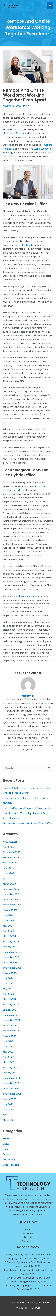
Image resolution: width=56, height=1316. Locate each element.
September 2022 (12, 1030)
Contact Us (28, 1241)
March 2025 (9, 883)
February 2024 (11, 941)
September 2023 (12, 967)
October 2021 (10, 1088)
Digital (6, 1143)
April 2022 (8, 1057)
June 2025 (9, 873)
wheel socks (27, 245)
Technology (9, 1159)
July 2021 (8, 1104)
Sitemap (36, 1307)
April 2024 (8, 931)
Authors (28, 1237)
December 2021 (11, 1077)
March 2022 (9, 1062)
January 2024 (10, 946)
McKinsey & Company (14, 133)
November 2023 (11, 957)
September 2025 (12, 857)
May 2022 (8, 1051)
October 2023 (10, 962)
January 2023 (10, 1009)
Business (9, 105)
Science (7, 1154)
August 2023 (10, 973)
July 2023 (8, 978)
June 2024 (9, 920)
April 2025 (8, 878)
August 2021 (9, 1099)
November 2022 (11, 1020)
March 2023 (9, 999)
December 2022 (11, 1015)
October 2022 (10, 1025)
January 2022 (10, 1072)
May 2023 (8, 988)
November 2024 (11, 894)
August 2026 (10, 841)
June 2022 (8, 1046)
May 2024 (8, 925)
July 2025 (8, 867)
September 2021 (12, 1093)
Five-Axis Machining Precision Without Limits (26, 808)
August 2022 (10, 1035)
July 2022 (8, 1041)
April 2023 (8, 993)
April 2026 (8, 847)
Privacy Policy (23, 1307)
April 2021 (8, 1114)
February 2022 (11, 1067)
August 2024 (10, 909)
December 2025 (11, 852)
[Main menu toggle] (50, 5)
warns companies (29, 596)
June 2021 (8, 1109)
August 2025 (10, 862)
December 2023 (11, 951)
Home (6, 1149)
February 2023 (11, 1004)
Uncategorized (11, 1164)
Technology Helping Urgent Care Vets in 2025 (27, 823)
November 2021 (11, 1083)
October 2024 (11, 899)
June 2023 (8, 983)
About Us (28, 1233)
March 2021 (9, 1119)
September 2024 (12, 904)
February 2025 (11, 889)
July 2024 (8, 915)
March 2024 (9, 936)
